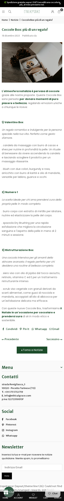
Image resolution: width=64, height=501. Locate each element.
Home (5, 20)
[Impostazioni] (52, 11)
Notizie (14, 20)
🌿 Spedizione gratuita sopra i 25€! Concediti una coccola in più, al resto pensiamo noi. (32, 3)
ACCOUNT (18, 498)
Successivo (53, 339)
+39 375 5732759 (13, 391)
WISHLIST (33, 498)
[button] (59, 11)
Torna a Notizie (32, 350)
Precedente (11, 339)
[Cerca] (10, 11)
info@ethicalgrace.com (17, 395)
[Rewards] (9, 492)
